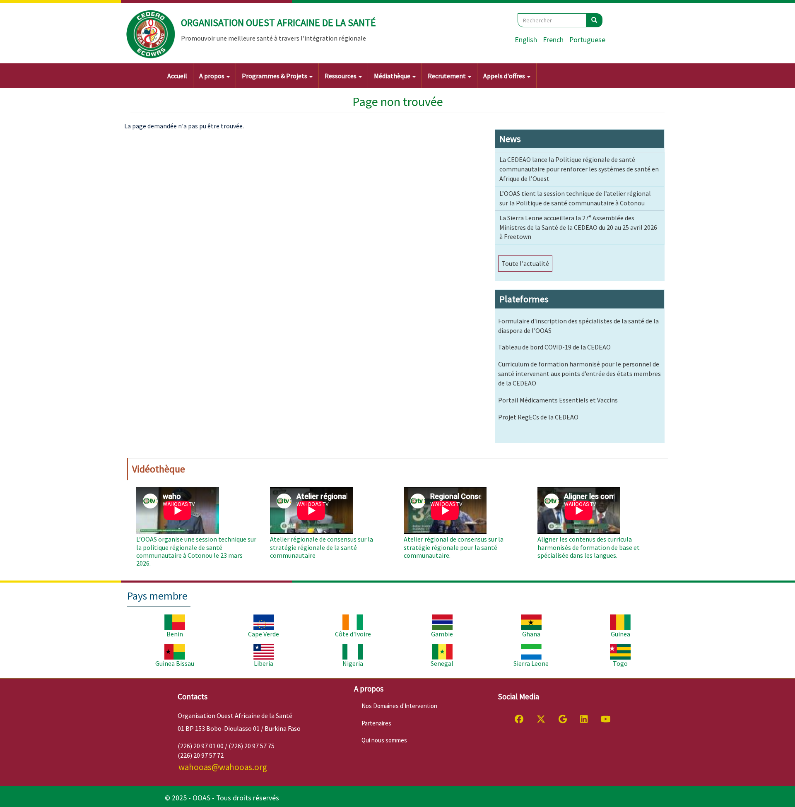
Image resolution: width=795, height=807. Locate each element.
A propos (212, 76)
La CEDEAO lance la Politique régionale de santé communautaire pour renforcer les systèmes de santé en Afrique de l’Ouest (579, 169)
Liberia (263, 663)
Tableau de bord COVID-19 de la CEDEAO (554, 347)
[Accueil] (151, 34)
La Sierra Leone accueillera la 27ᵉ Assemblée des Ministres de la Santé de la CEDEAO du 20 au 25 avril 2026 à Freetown (578, 227)
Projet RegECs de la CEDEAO (538, 417)
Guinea (620, 634)
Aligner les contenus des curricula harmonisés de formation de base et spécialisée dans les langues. (588, 547)
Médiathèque (393, 76)
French (553, 39)
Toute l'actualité (525, 263)
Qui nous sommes (384, 740)
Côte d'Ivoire (353, 634)
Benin (174, 634)
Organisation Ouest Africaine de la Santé (278, 22)
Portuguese (587, 39)
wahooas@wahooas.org (222, 767)
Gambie (442, 634)
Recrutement (447, 76)
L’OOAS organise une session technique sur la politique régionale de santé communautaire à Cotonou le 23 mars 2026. (196, 551)
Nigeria (352, 663)
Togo (620, 663)
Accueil (177, 76)
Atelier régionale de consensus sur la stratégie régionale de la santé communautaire (321, 547)
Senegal (442, 663)
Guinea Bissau (174, 663)
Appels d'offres (504, 76)
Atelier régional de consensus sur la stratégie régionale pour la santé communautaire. (454, 547)
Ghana (531, 634)
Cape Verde (263, 634)
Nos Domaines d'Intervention (399, 706)
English (526, 39)
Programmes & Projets (275, 76)
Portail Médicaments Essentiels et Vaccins (558, 400)
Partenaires (376, 723)
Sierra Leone (531, 663)
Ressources (341, 76)
